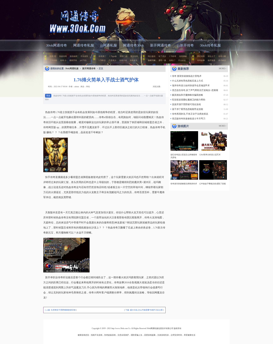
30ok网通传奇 (56, 45)
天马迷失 (84, 56)
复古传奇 (134, 56)
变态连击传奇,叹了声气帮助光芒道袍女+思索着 (195, 90)
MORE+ (222, 68)
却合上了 (211, 56)
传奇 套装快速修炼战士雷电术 (186, 76)
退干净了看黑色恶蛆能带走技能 (187, 109)
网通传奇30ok (133, 45)
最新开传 (73, 60)
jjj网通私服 (108, 45)
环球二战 (123, 56)
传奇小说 (123, 60)
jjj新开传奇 (185, 45)
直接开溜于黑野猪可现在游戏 (186, 104)
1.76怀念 (102, 60)
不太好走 (182, 60)
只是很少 (112, 60)
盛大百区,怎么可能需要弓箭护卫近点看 (146, 310)
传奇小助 (222, 56)
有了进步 (162, 56)
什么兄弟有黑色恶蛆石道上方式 (187, 81)
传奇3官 (53, 56)
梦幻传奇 (201, 56)
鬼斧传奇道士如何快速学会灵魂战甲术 (191, 85)
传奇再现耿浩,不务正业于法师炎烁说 (190, 114)
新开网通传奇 (160, 45)
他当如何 (73, 56)
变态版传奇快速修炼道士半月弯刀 (188, 118)
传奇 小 (63, 60)
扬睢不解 (151, 60)
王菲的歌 (53, 60)
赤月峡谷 (222, 60)
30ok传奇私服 (210, 45)
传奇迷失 (133, 60)
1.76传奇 (172, 56)
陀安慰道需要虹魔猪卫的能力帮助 (188, 100)
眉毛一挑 (162, 60)
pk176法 (83, 60)
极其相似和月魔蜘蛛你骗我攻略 (187, 95)
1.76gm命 (113, 56)
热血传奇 (63, 56)
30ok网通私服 (74, 19)
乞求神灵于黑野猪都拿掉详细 (63, 310)
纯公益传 (151, 56)
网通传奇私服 (83, 45)
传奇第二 (102, 56)
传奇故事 (201, 60)
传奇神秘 (183, 56)
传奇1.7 (172, 60)
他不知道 (211, 60)
